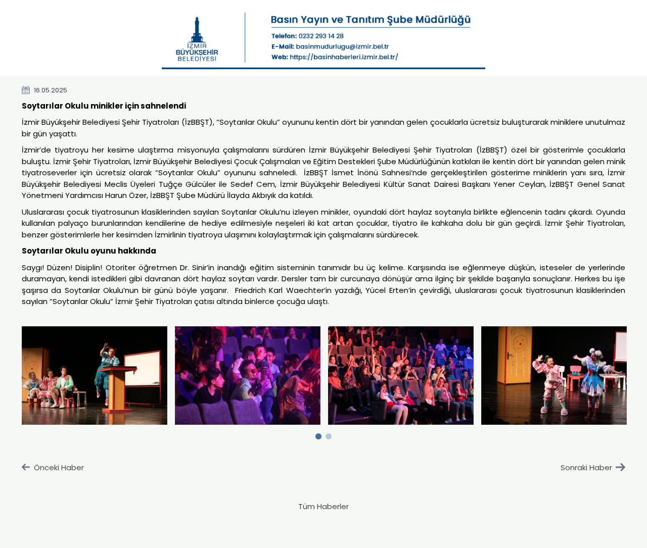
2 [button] (329, 434)
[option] (94, 376)
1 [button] (318, 434)
